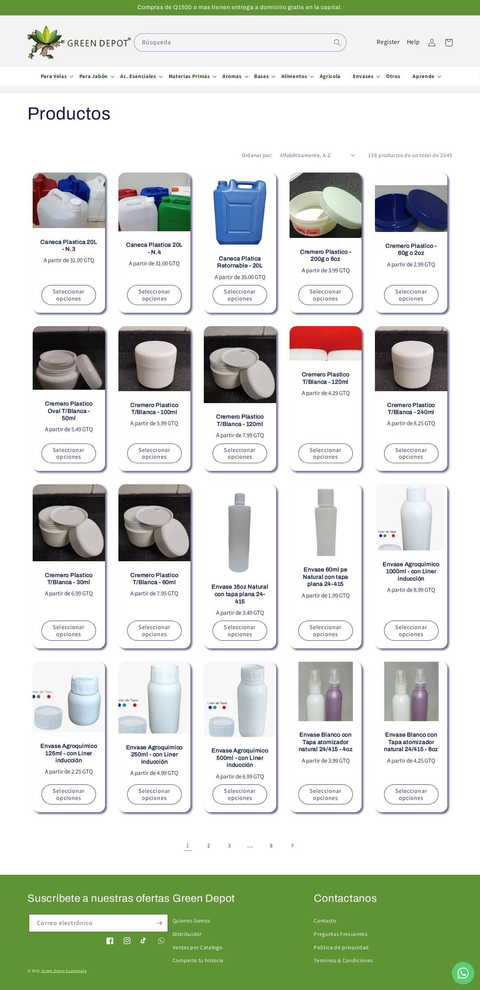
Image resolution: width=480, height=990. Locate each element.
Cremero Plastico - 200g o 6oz (325, 255)
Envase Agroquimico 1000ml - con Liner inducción (411, 571)
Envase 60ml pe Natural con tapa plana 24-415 (325, 577)
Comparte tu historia (198, 960)
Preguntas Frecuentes (340, 933)
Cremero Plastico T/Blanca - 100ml (154, 408)
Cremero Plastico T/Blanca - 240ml (411, 408)
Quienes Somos (191, 920)
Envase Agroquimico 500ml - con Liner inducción (240, 758)
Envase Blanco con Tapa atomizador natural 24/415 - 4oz (326, 742)
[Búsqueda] (337, 42)
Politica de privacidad (341, 947)
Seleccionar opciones (69, 294)
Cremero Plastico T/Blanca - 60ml (154, 578)
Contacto (325, 920)
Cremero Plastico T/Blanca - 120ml (240, 420)
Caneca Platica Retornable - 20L (240, 262)
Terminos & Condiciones (343, 960)
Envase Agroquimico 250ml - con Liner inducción (154, 754)
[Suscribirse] (159, 923)
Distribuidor (187, 933)
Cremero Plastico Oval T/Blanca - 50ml (69, 411)
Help (413, 42)
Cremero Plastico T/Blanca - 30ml (69, 578)
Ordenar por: (257, 154)
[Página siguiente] (292, 845)
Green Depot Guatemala (64, 970)
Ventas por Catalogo (197, 947)
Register (388, 42)
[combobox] (240, 42)
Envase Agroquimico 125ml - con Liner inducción (68, 753)
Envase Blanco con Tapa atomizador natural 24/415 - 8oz (411, 742)
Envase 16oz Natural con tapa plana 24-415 (240, 594)
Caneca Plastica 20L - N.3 (68, 245)
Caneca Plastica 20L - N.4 (154, 248)
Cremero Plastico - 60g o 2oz (411, 249)
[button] (53, 76)
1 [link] (187, 845)
